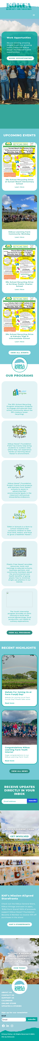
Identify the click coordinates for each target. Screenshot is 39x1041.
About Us (7, 992)
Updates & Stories (12, 1006)
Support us (8, 998)
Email (4, 1016)
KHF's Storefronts (19, 924)
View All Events (19, 353)
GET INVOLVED (19, 836)
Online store (9, 1003)
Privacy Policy (7, 1034)
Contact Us (8, 995)
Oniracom (11, 1037)
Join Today (20, 968)
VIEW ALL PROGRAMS (19, 633)
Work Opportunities (20, 58)
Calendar (7, 1001)
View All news (19, 771)
